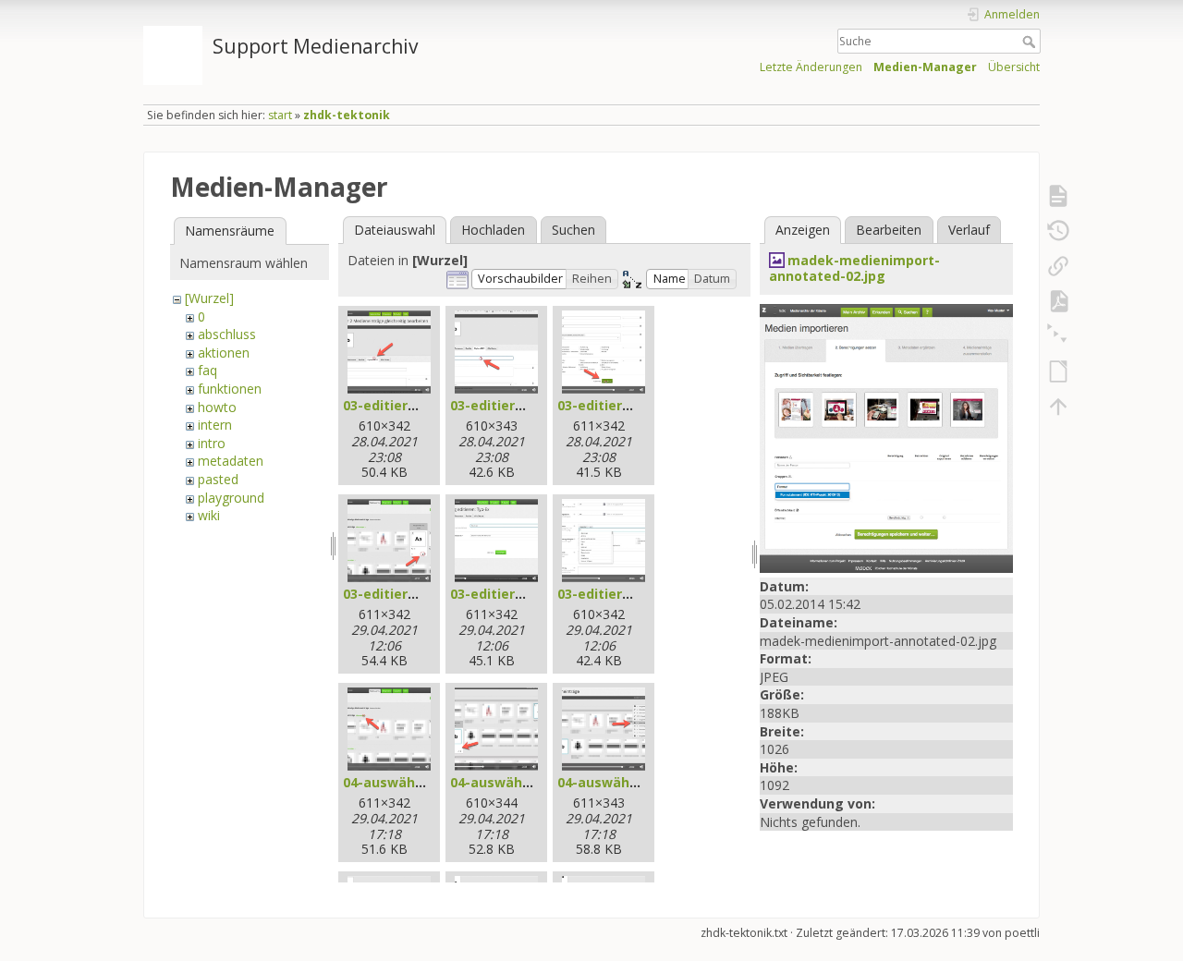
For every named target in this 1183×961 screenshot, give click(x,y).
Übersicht (1014, 67)
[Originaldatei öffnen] (886, 436)
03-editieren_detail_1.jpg (424, 593)
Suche (1031, 41)
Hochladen (493, 229)
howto (217, 407)
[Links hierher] (1058, 266)
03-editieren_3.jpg (617, 405)
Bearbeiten (888, 229)
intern (215, 424)
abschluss (227, 334)
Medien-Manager (925, 67)
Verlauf (969, 229)
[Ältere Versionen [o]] (1058, 231)
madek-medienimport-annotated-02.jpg (854, 268)
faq (207, 370)
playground (231, 497)
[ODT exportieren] (1058, 371)
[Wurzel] (209, 298)
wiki (209, 515)
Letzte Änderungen (811, 67)
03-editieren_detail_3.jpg (639, 593)
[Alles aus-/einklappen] (1058, 336)
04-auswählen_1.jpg (408, 782)
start (280, 115)
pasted (218, 479)
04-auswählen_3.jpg (622, 782)
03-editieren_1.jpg (402, 405)
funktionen (230, 388)
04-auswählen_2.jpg (515, 782)
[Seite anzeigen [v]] (1058, 195)
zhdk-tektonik (346, 115)
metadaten (230, 460)
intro (212, 443)
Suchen (573, 229)
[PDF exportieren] (1058, 301)
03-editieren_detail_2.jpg (532, 593)
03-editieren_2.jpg (509, 405)
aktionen (224, 352)
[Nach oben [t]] (1058, 406)
